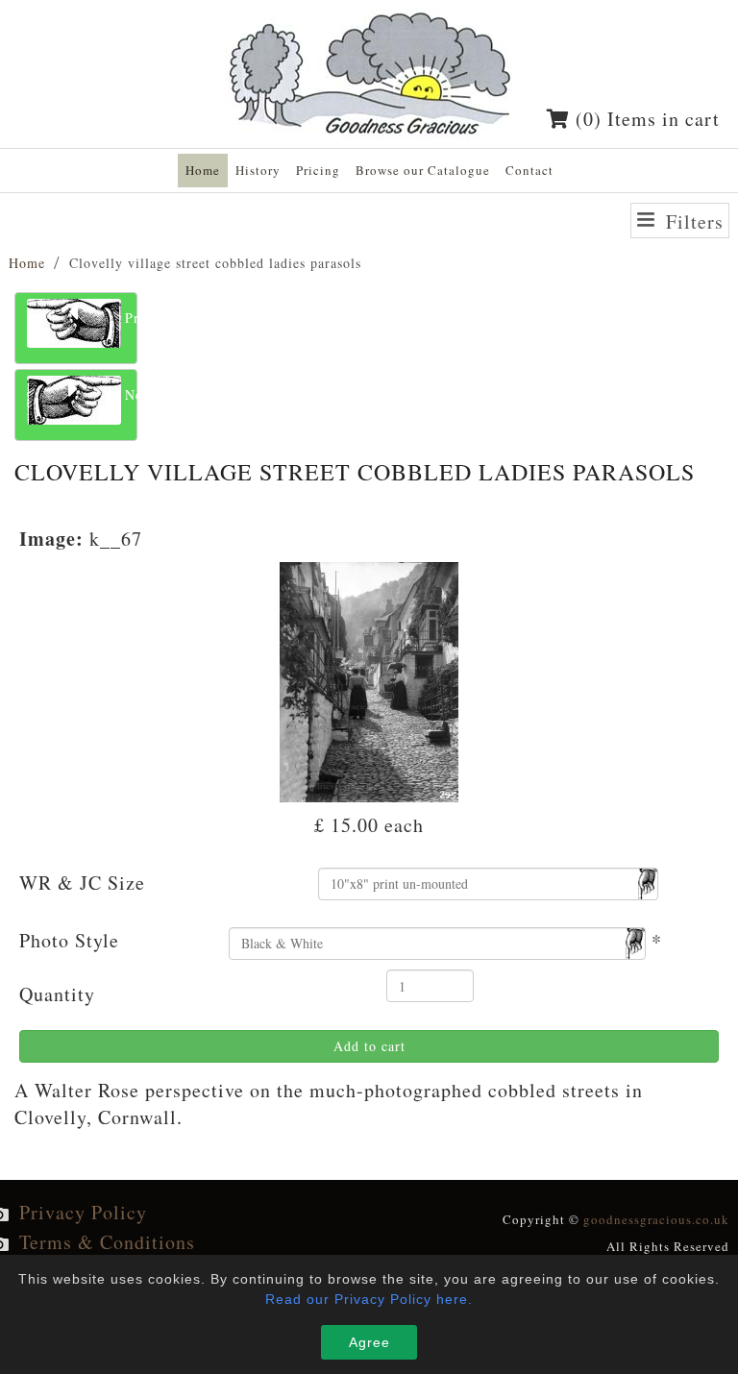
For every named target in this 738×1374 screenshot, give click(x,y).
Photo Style (69, 940)
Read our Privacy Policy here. (369, 1299)
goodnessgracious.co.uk (656, 1219)
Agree (369, 1342)
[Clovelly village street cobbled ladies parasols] (369, 680)
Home (27, 263)
